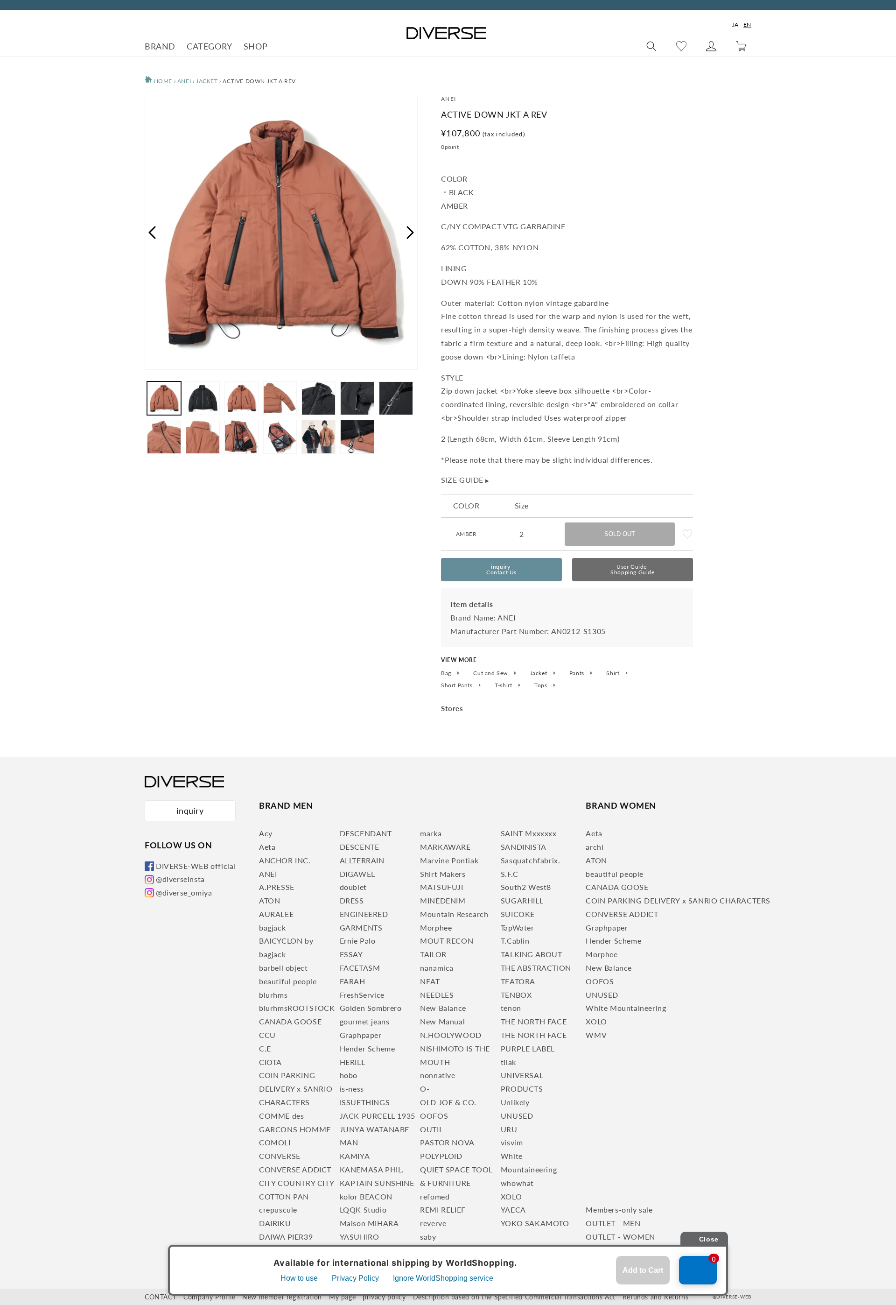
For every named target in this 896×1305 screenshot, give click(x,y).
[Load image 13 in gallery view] (357, 437)
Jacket (539, 673)
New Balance (443, 1007)
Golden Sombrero (371, 1007)
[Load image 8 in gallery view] (164, 437)
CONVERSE (280, 1155)
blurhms (273, 994)
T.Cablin (515, 940)
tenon (511, 1007)
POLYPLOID (441, 1155)
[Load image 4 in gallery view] (280, 398)
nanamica (437, 967)
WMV (596, 1034)
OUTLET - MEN (613, 1223)
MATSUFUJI (441, 886)
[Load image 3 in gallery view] (241, 398)
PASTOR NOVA (447, 1142)
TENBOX (516, 994)
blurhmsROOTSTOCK (297, 1007)
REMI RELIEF (443, 1209)
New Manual (442, 1021)
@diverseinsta (180, 879)
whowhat (517, 1182)
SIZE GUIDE (465, 479)
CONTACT (160, 1297)
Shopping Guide (632, 569)
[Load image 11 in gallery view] (280, 437)
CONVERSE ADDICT (295, 1169)
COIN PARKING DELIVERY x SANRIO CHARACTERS (295, 1089)
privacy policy (384, 1297)
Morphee (436, 927)
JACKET (207, 81)
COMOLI (275, 1142)
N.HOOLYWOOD (451, 1034)
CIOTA (270, 1062)
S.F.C (509, 873)
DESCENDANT (366, 833)
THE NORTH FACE (534, 1021)
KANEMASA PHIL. (372, 1169)
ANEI (184, 81)
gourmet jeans (365, 1021)
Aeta (267, 846)
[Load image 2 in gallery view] (203, 398)
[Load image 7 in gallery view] (396, 398)
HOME (162, 81)
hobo (348, 1075)
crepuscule (278, 1209)
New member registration (282, 1297)
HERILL (352, 1062)
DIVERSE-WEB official (196, 865)
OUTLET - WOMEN (620, 1236)
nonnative (437, 1075)
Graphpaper (361, 1034)
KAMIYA (355, 1155)
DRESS (352, 900)
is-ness (352, 1088)
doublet (353, 886)
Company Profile (209, 1297)
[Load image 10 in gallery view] (241, 437)
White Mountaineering (626, 1007)
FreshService (362, 994)
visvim (512, 1142)
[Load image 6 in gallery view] (357, 398)
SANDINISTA (523, 846)
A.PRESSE (276, 886)
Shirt (613, 673)
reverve (433, 1223)
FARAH (352, 981)
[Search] (651, 46)
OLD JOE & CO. (448, 1102)
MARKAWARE (445, 846)
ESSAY (351, 954)
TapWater (517, 927)
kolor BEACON (366, 1196)
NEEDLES (437, 994)
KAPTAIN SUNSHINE (377, 1182)
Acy (266, 833)
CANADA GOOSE (290, 1021)
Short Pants (457, 685)
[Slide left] (152, 233)
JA (735, 24)
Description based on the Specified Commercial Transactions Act (514, 1297)
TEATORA (518, 981)
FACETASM (360, 967)
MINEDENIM (442, 900)
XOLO (511, 1196)
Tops (541, 685)
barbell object (283, 967)
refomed (434, 1196)
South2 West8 (526, 886)
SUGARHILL (522, 900)
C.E (265, 1048)
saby (428, 1236)
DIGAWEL (357, 873)
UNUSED (517, 1115)
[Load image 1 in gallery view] (164, 398)
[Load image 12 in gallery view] (318, 437)
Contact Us (501, 569)
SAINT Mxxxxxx (529, 833)
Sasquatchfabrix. (530, 860)
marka (430, 833)
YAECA (513, 1209)
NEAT (430, 981)
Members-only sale (619, 1209)
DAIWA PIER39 (286, 1236)
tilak (508, 1062)
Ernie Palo (358, 940)
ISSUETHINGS (365, 1102)
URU (509, 1129)
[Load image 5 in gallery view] (318, 398)
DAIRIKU (275, 1223)
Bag (447, 673)
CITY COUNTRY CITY (296, 1182)
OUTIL (431, 1129)
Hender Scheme (367, 1048)
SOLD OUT (619, 533)
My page (342, 1297)
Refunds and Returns (655, 1297)
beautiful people (288, 981)
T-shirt (504, 685)
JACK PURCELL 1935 (377, 1115)
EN (747, 24)
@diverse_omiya (184, 892)
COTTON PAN (284, 1196)
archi (594, 846)
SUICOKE (518, 914)
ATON (269, 900)
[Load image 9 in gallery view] (203, 437)
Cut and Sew (491, 673)
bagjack (272, 927)
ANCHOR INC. (285, 860)
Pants (577, 673)
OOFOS (434, 1115)
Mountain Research (454, 914)
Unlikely (515, 1102)
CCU (267, 1034)
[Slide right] (411, 233)
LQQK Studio (363, 1209)
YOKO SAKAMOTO (535, 1223)
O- (424, 1088)
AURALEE (276, 914)
